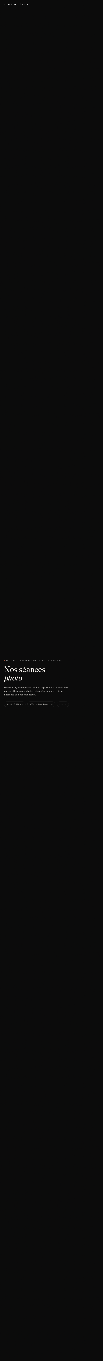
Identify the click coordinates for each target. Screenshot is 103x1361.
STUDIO (16, 4)
